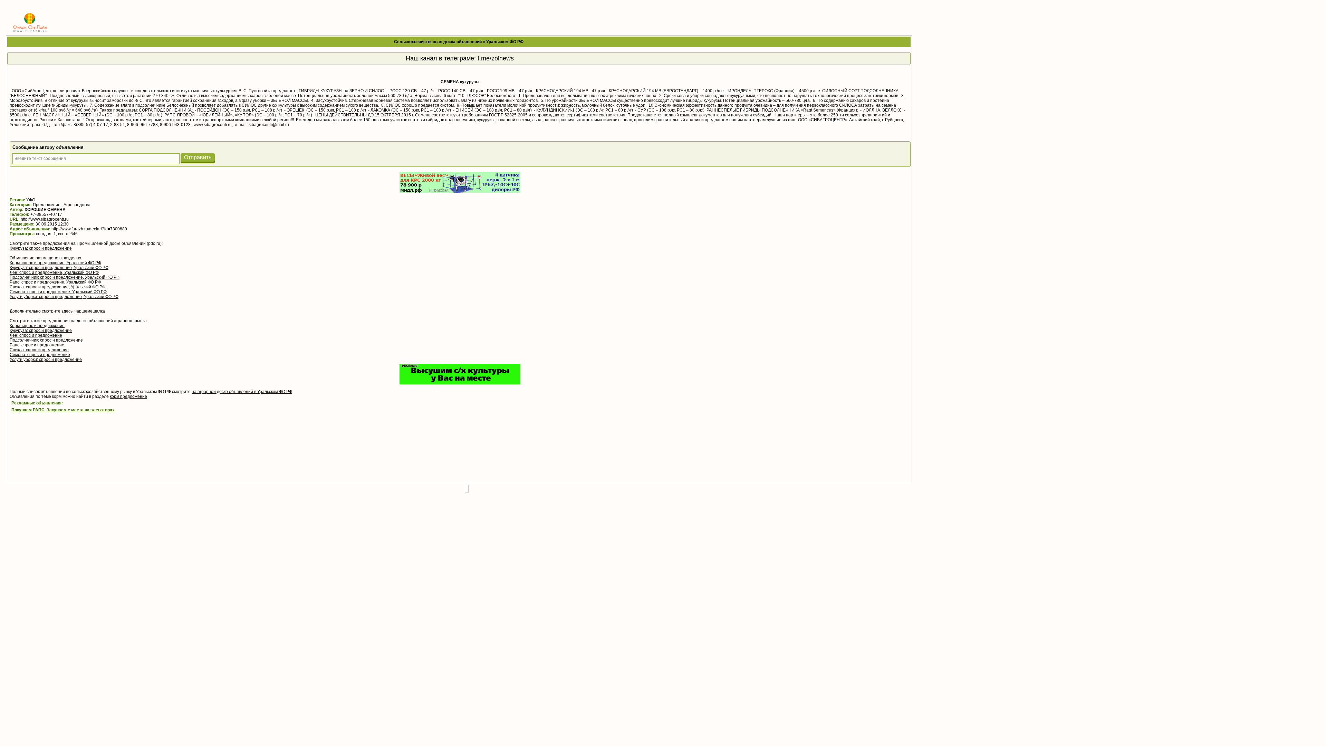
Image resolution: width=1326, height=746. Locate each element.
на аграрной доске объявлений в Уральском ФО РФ (242, 391)
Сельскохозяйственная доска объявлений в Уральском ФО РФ (458, 41)
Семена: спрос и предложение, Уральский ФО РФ (58, 291)
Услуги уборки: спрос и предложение (46, 359)
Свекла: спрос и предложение (39, 349)
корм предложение (128, 396)
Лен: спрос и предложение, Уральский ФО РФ (54, 272)
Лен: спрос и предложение (36, 335)
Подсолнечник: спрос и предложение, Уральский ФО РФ (64, 277)
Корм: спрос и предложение (37, 325)
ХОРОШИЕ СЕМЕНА (45, 209)
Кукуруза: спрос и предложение (41, 248)
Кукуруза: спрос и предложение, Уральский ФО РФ (59, 267)
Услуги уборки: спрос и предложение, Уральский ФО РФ (64, 296)
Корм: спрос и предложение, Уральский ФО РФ (55, 262)
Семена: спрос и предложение (40, 354)
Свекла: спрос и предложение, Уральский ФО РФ (57, 287)
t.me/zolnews (496, 58)
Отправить (197, 157)
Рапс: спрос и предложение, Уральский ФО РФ (55, 282)
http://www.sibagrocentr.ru (45, 219)
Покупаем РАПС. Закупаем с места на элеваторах (63, 410)
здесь (67, 311)
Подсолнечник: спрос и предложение (46, 340)
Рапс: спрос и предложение (37, 345)
